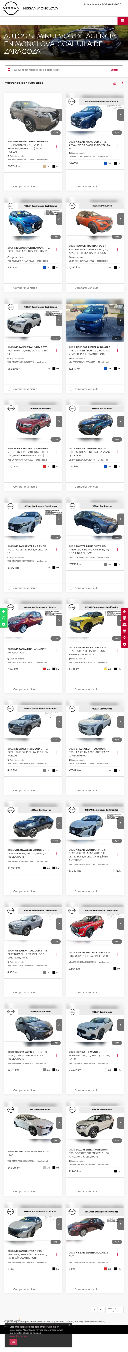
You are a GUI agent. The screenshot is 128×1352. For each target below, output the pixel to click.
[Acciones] (56, 146)
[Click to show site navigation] (123, 21)
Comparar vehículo (25, 186)
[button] (124, 644)
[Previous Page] (94, 1310)
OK (13, 1341)
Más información (18, 1336)
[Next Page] (101, 1310)
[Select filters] (114, 82)
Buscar (114, 69)
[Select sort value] (120, 83)
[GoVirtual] (12, 1319)
